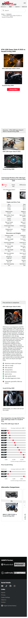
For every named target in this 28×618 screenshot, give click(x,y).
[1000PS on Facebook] (12, 586)
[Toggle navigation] (25, 3)
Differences (22, 185)
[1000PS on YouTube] (3, 586)
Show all (5, 185)
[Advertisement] (14, 33)
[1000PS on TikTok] (8, 586)
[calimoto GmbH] (17, 6)
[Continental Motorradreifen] (10, 6)
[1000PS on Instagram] (16, 586)
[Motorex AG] (24, 6)
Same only (13, 185)
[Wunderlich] (3, 6)
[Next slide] (24, 505)
